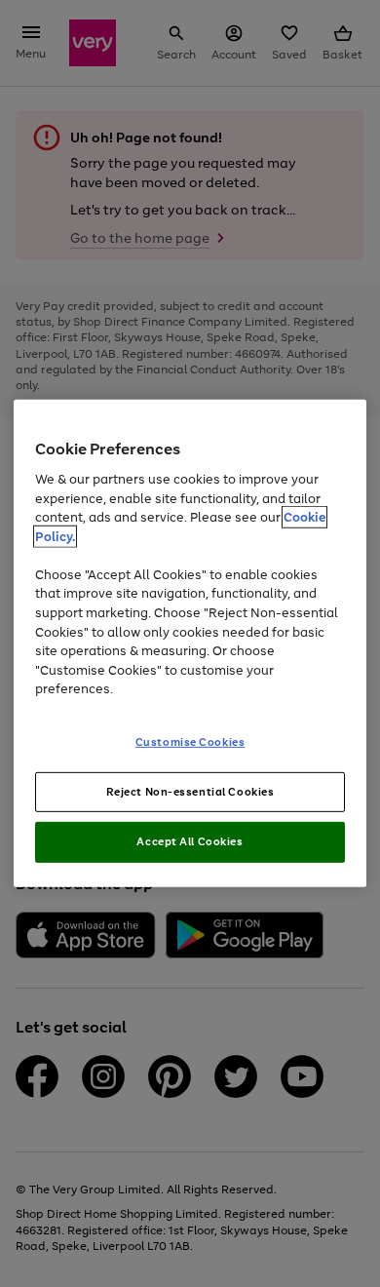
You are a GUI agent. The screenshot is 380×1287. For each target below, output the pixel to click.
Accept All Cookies (189, 841)
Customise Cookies (190, 741)
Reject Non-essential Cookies (190, 791)
